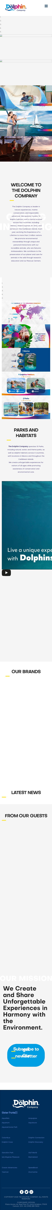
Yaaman (5, 1172)
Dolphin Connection (36, 1138)
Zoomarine (32, 1172)
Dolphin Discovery (35, 1142)
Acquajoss (32, 1118)
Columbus (6, 1138)
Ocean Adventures (9, 1168)
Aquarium (6, 1123)
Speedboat (33, 1168)
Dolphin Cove (7, 1142)
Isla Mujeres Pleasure (10, 1157)
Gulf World (32, 1153)
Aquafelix (5, 1118)
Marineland (32, 1157)
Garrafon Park (7, 1153)
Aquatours (32, 1123)
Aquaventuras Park (9, 1127)
